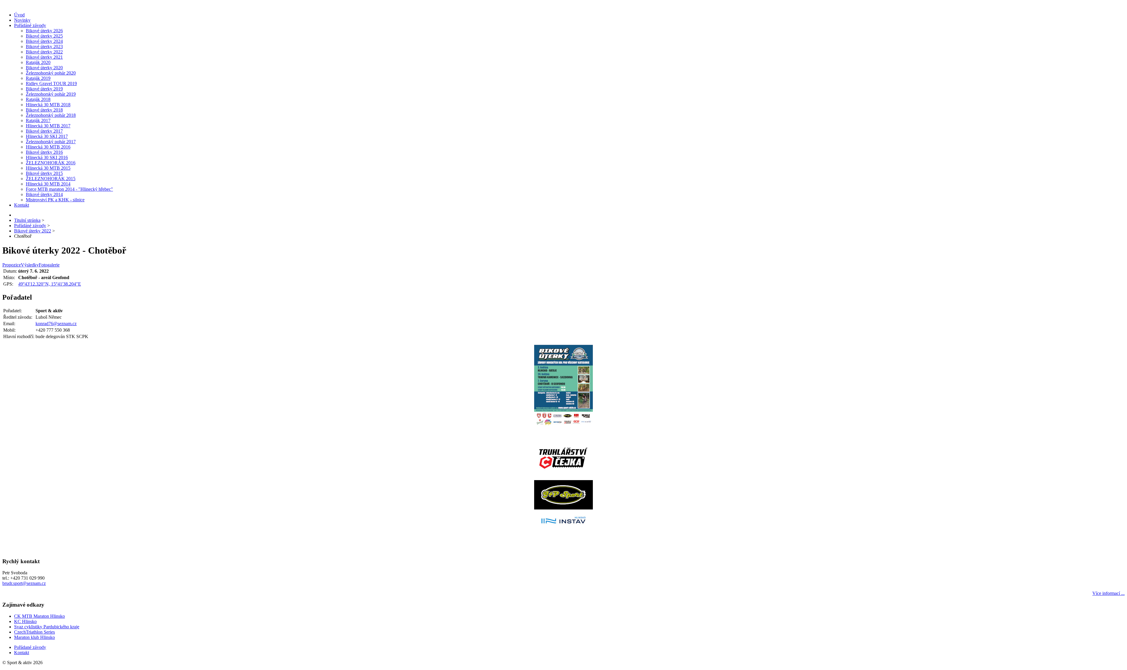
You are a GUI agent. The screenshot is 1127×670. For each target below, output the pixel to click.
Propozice (11, 264)
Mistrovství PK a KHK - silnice (55, 199)
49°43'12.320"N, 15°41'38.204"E (49, 283)
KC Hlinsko (25, 621)
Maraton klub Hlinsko (34, 637)
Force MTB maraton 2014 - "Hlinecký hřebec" (69, 189)
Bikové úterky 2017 (44, 131)
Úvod (19, 14)
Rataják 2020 (38, 62)
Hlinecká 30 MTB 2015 (48, 168)
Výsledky (30, 264)
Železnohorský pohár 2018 (51, 115)
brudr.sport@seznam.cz (24, 583)
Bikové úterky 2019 (44, 88)
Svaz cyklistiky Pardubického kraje (46, 626)
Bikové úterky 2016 (44, 152)
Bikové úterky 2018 (44, 109)
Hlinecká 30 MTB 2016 (48, 146)
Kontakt (21, 204)
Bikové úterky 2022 (44, 51)
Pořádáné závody (30, 25)
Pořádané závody (30, 647)
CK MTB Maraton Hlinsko (39, 616)
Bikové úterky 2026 (44, 30)
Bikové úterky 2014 (44, 194)
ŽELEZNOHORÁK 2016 (50, 162)
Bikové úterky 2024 (44, 41)
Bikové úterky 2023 (44, 46)
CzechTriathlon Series (34, 632)
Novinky (22, 20)
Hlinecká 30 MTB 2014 (48, 183)
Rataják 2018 (38, 99)
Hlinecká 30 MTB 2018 (48, 104)
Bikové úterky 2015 (44, 173)
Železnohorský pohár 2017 (51, 141)
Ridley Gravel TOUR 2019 (51, 83)
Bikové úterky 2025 (44, 35)
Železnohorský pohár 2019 (51, 94)
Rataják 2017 (38, 120)
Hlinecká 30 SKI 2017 (47, 136)
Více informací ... (1108, 593)
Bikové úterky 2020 (44, 67)
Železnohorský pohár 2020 (51, 72)
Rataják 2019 (38, 78)
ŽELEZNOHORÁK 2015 (50, 178)
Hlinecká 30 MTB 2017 (48, 125)
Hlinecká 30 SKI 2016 (47, 157)
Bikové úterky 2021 (44, 57)
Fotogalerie (49, 264)
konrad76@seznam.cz (56, 323)
